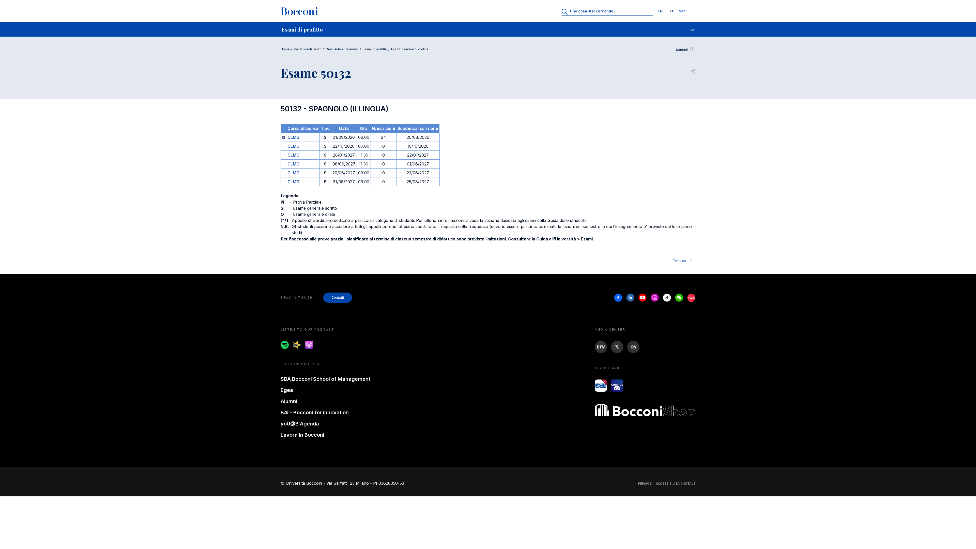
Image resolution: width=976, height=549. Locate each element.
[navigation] (488, 29)
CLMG (293, 137)
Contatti (682, 50)
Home (285, 49)
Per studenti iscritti (308, 49)
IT (672, 11)
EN (660, 11)
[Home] (299, 11)
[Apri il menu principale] (692, 11)
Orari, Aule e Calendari (342, 49)
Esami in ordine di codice (410, 49)
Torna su (679, 261)
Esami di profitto (375, 49)
